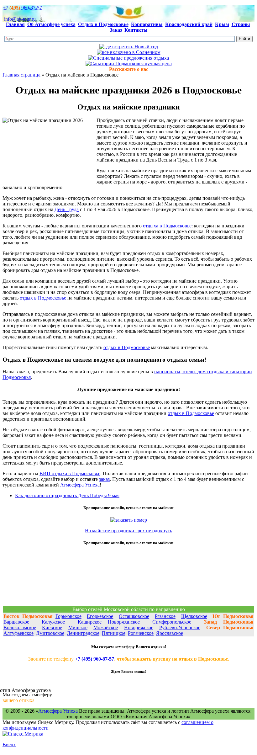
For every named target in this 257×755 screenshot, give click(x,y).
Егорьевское (100, 616)
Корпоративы (147, 24)
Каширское (90, 622)
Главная (15, 24)
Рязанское (165, 616)
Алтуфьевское (18, 633)
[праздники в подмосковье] (128, 46)
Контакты (136, 30)
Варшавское (16, 622)
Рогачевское (141, 633)
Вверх (9, 744)
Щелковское (194, 616)
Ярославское (169, 633)
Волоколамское (19, 627)
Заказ (116, 30)
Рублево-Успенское (179, 627)
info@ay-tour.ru (20, 19)
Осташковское (134, 616)
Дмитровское (50, 633)
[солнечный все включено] (128, 52)
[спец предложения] (128, 58)
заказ (104, 479)
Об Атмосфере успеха (51, 24)
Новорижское (138, 627)
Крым (222, 24)
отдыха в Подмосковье (167, 225)
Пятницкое (113, 633)
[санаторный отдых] (129, 63)
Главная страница (21, 74)
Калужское (53, 622)
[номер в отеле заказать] (128, 520)
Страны (241, 24)
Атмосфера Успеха (80, 484)
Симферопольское (171, 622)
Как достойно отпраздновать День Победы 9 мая (67, 495)
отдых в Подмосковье (43, 297)
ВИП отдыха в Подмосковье (69, 473)
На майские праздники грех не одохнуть (128, 530)
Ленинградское (83, 633)
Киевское (52, 627)
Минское (77, 627)
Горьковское (68, 616)
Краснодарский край (188, 24)
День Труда (67, 209)
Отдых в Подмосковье (103, 24)
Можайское (105, 627)
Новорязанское (124, 622)
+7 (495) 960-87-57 (94, 659)
